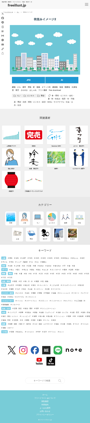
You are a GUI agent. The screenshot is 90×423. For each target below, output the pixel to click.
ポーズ (4, 270)
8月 (75, 274)
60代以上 (65, 258)
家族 (35, 312)
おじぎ (46, 270)
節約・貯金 (86, 312)
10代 (30, 258)
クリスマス (56, 289)
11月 (4, 277)
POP (38, 332)
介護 (63, 324)
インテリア (13, 312)
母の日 (81, 285)
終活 (54, 320)
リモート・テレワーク (80, 293)
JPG (28, 80)
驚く (18, 270)
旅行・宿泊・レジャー (10, 316)
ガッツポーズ (56, 270)
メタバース (16, 304)
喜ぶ (12, 270)
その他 (4, 332)
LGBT (24, 258)
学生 (12, 262)
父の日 (5, 289)
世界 (37, 308)
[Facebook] (2, 18)
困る (32, 270)
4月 (53, 274)
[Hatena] (2, 31)
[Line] (2, 22)
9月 (81, 274)
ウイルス (85, 324)
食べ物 (42, 316)
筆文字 (45, 239)
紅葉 (48, 289)
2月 (41, 274)
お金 (17, 239)
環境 (57, 95)
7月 (70, 274)
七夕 (18, 289)
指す (77, 270)
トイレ (47, 320)
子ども (5, 262)
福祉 (57, 324)
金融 (54, 293)
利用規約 (45, 405)
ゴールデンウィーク (69, 285)
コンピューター (7, 301)
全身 (10, 266)
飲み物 (50, 316)
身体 (3, 266)
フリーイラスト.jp (46, 420)
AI (62, 80)
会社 (71, 95)
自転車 (81, 316)
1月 (36, 274)
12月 (10, 277)
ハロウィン (39, 289)
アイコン (53, 332)
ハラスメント (31, 297)
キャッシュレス (64, 293)
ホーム (45, 395)
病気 (69, 324)
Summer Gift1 (56, 146)
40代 (50, 258)
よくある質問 (45, 408)
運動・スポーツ (8, 328)
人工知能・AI (80, 301)
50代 (57, 258)
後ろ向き (58, 266)
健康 (65, 223)
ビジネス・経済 (39, 102)
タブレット (44, 301)
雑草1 (56, 168)
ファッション (60, 316)
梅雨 (12, 289)
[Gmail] (2, 35)
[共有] (2, 53)
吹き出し (20, 332)
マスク (77, 324)
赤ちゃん (75, 258)
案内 (65, 270)
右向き (41, 266)
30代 (44, 258)
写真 (58, 239)
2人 (37, 262)
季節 (40, 95)
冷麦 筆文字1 (33, 168)
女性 (17, 258)
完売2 (34, 146)
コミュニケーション (49, 308)
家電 (88, 316)
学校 (79, 223)
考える (25, 270)
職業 (34, 293)
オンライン (69, 301)
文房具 (16, 320)
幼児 (83, 258)
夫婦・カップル (63, 312)
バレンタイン (43, 285)
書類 (27, 320)
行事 (3, 285)
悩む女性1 (11, 168)
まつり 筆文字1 (78, 146)
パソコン (20, 301)
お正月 (11, 285)
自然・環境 (27, 102)
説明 (71, 270)
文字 (45, 332)
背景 (10, 223)
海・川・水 (29, 281)
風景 (64, 99)
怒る (38, 270)
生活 (19, 105)
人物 (24, 223)
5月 (58, 274)
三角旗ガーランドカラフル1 (34, 191)
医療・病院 (13, 324)
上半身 (18, 266)
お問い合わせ (45, 411)
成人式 (27, 285)
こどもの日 (55, 285)
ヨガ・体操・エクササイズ (43, 324)
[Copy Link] (2, 49)
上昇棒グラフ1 (11, 146)
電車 (69, 316)
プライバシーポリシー (45, 414)
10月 (87, 274)
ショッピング (26, 316)
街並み (57, 99)
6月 (64, 274)
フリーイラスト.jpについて (45, 398)
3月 (47, 274)
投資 (4, 297)
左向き (49, 266)
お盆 (30, 289)
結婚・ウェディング (47, 312)
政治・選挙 (28, 308)
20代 (37, 258)
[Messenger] (2, 40)
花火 (24, 289)
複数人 (44, 262)
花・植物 (45, 281)
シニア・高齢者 (22, 262)
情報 (40, 293)
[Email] (2, 44)
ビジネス (28, 95)
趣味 (40, 320)
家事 (21, 312)
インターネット (56, 301)
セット (61, 332)
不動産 (47, 293)
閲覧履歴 (45, 401)
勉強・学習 (6, 320)
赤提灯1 (11, 191)
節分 (34, 285)
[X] (2, 13)
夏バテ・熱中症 (25, 324)
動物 (3, 274)
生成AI (72, 239)
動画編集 (6, 304)
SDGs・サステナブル (55, 102)
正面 (29, 266)
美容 (33, 320)
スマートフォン (31, 301)
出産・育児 (75, 312)
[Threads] (2, 27)
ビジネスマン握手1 (79, 168)
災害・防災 (18, 308)
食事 (35, 316)
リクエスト (30, 332)
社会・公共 (6, 308)
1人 (32, 262)
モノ (17, 95)
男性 (10, 258)
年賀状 (19, 285)
